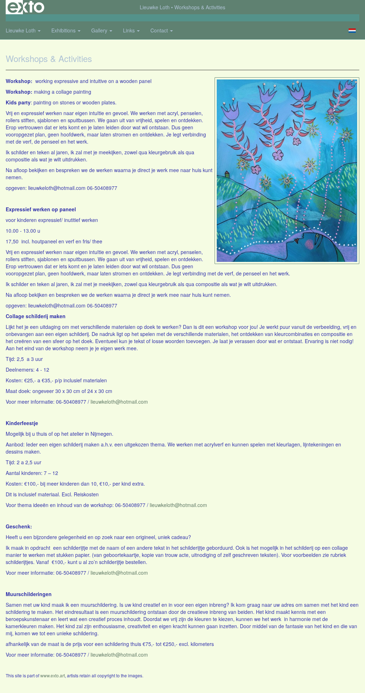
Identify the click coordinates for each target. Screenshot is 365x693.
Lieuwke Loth (155, 7)
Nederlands (352, 31)
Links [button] (129, 30)
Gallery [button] (100, 30)
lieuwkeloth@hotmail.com (119, 401)
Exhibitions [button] (64, 30)
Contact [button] (159, 30)
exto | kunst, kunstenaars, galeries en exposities (26, 7)
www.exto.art (52, 675)
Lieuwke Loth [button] (21, 30)
